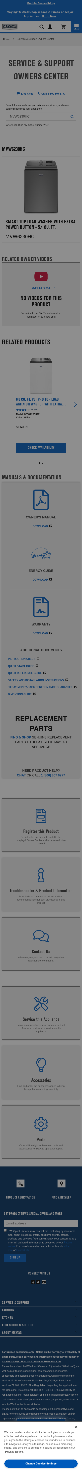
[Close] (76, 1427)
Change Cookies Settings (41, 1463)
